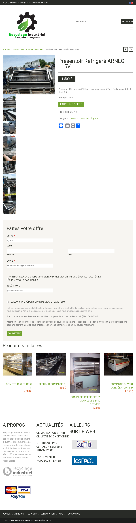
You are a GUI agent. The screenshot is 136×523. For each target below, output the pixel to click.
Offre (11, 235)
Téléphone (13, 285)
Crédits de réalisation (41, 520)
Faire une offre (71, 104)
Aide (61, 514)
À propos (19, 514)
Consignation (48, 514)
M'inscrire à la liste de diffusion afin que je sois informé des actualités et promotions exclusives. (55, 278)
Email (11, 260)
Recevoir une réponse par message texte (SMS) (37, 301)
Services (32, 514)
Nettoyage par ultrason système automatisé (49, 446)
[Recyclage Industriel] (29, 24)
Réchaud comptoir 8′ (52, 384)
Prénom (11, 254)
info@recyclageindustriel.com (34, 2)
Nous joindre (73, 514)
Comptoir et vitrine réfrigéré (28, 49)
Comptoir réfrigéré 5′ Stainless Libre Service (85, 401)
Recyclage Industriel (20, 520)
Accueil (6, 49)
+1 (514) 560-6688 (9, 2)
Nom (9, 246)
